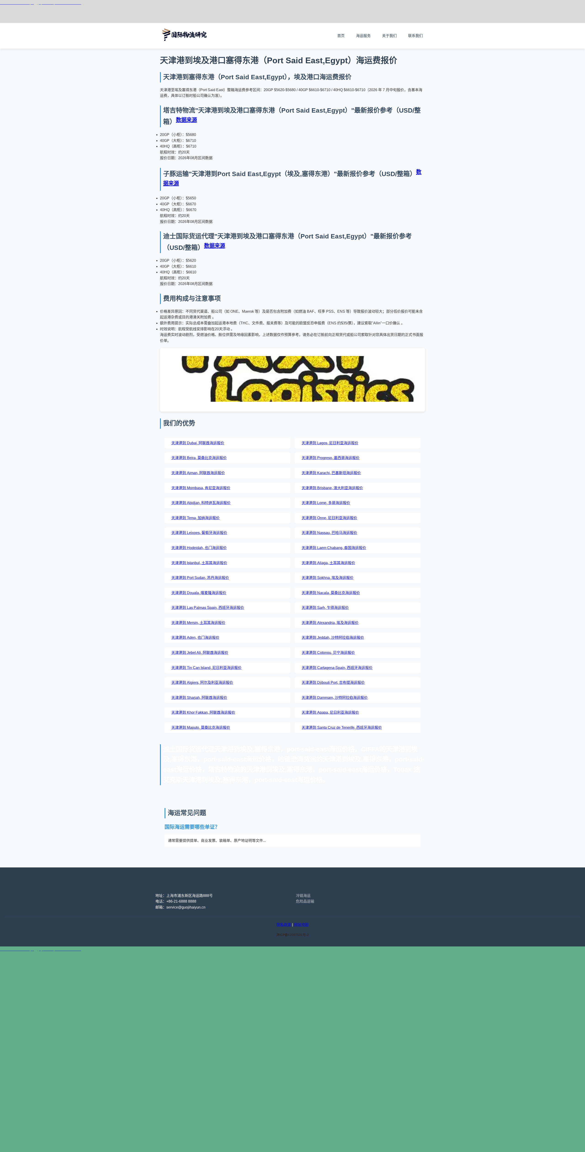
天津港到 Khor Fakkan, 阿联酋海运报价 (203, 712)
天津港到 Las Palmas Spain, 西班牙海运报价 (207, 608)
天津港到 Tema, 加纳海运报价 (195, 518)
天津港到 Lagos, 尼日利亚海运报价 (330, 443)
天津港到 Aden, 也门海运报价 (195, 637)
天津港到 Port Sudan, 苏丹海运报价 (200, 578)
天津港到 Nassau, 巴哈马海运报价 (329, 533)
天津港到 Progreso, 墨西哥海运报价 (330, 458)
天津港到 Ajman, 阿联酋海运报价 (198, 473)
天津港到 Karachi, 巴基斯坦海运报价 (331, 473)
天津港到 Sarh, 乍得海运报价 (325, 608)
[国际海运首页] (185, 45)
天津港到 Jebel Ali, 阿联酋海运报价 (199, 653)
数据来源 (186, 120)
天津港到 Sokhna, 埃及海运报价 (328, 578)
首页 (341, 36)
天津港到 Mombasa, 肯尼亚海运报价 (200, 488)
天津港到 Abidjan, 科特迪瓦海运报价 (201, 503)
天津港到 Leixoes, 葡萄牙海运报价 (199, 533)
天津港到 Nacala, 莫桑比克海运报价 (331, 593)
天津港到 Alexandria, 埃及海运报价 (330, 623)
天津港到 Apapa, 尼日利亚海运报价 (330, 712)
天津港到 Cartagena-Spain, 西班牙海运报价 (337, 668)
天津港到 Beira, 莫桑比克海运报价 (199, 458)
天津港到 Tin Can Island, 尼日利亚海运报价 (206, 668)
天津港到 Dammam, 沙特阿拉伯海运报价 (335, 698)
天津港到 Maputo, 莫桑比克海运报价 (200, 727)
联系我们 (415, 36)
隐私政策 (284, 925)
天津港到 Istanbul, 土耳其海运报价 (199, 563)
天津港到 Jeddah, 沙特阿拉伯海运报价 (333, 637)
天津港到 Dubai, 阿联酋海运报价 (197, 443)
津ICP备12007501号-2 (292, 935)
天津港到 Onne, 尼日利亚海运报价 (329, 518)
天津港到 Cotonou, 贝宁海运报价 (328, 653)
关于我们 (389, 36)
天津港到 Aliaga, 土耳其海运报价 (328, 563)
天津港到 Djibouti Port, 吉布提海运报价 (333, 682)
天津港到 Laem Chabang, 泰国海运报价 (334, 548)
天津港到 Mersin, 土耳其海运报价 (198, 623)
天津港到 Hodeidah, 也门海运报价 (199, 548)
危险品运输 (305, 901)
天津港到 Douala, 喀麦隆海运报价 (198, 593)
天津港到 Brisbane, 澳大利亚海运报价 (332, 488)
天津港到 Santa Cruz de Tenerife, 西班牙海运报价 (342, 727)
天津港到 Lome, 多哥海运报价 (326, 503)
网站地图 (301, 925)
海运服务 (363, 36)
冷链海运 (303, 896)
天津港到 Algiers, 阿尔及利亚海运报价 (202, 682)
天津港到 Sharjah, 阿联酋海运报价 (199, 698)
